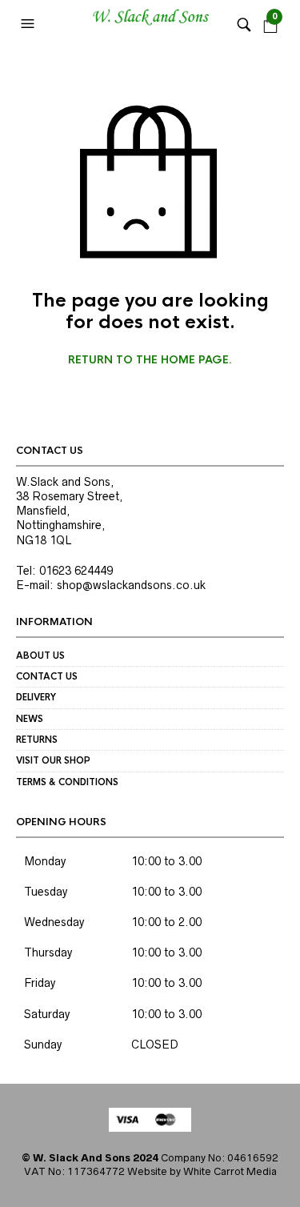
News (29, 718)
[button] (29, 24)
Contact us (47, 676)
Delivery (36, 697)
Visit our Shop (53, 760)
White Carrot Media (230, 1171)
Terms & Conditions (67, 782)
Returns (37, 739)
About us (40, 655)
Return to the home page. (150, 360)
